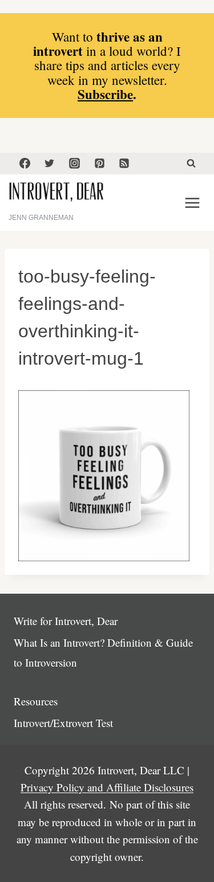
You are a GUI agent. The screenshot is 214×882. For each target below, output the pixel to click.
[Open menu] (192, 202)
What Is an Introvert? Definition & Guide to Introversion (103, 652)
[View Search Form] (191, 163)
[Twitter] (49, 163)
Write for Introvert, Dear (66, 621)
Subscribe (105, 94)
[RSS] (124, 163)
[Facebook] (24, 163)
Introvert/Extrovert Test (63, 723)
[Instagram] (74, 163)
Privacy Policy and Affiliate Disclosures (107, 787)
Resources (36, 701)
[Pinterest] (99, 163)
